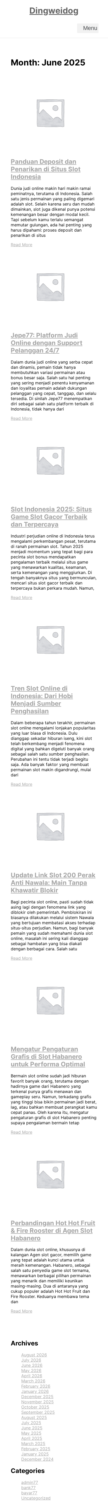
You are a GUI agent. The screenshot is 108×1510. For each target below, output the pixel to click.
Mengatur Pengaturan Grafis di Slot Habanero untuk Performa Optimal (48, 1056)
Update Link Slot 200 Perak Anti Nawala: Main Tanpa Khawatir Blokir (53, 882)
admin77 (29, 1482)
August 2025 (34, 1417)
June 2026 (31, 1365)
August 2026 (34, 1354)
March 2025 (33, 1443)
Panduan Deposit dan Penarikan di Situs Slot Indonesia (45, 169)
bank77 (28, 1487)
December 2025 (37, 1396)
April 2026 (31, 1375)
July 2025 (31, 1422)
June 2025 (31, 1427)
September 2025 (38, 1412)
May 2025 (31, 1433)
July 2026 (31, 1360)
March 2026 (33, 1381)
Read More (21, 244)
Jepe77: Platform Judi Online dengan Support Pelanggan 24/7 (46, 342)
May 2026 (31, 1370)
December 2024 (37, 1459)
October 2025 (35, 1407)
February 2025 (35, 1448)
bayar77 (29, 1492)
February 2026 (35, 1386)
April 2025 (31, 1438)
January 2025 (35, 1454)
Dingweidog (53, 10)
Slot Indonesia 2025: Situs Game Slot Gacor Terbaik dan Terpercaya (51, 516)
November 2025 (37, 1401)
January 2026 (35, 1391)
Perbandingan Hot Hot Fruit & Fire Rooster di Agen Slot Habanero (53, 1230)
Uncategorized (36, 1498)
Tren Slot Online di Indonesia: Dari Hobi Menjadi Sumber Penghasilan (42, 700)
